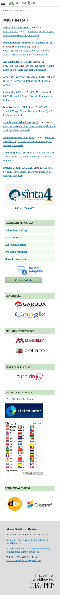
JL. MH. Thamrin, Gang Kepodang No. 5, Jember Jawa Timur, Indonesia (28, 550)
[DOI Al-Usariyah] (30, 513)
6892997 (42, 107)
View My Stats (24, 399)
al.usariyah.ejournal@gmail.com (23, 560)
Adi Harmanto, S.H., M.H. (17, 61)
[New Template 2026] (30, 269)
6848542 (32, 65)
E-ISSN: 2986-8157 (24, 208)
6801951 (7, 96)
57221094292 (10, 31)
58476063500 (22, 46)
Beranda (7, 10)
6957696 (41, 152)
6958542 (48, 167)
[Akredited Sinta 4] (30, 204)
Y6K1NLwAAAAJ (16, 80)
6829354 (32, 31)
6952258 (7, 50)
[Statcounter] (24, 417)
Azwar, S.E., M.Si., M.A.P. (17, 27)
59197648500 (10, 65)
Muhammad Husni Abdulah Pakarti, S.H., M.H (28, 42)
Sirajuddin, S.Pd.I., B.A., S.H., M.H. (22, 92)
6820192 (7, 126)
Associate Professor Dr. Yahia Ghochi (24, 76)
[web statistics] (10, 399)
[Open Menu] (3, 3)
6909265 (49, 137)
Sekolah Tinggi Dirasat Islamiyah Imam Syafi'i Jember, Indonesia (29, 156)
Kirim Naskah (23, 280)
